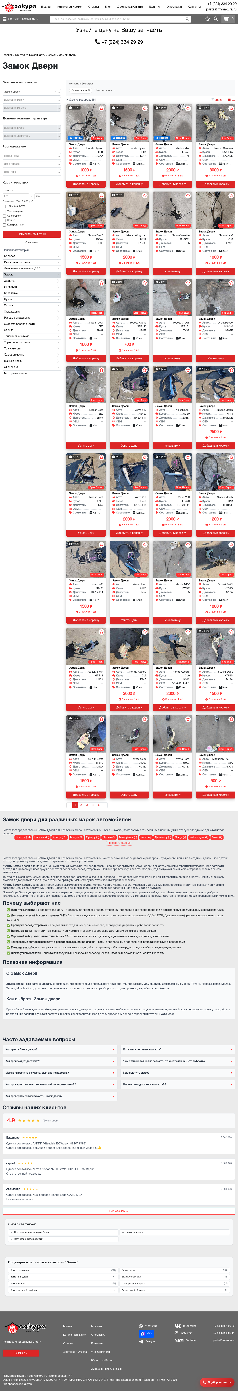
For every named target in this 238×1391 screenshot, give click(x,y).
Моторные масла (15, 373)
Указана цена (15, 211)
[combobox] (32, 92)
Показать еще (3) (119, 843)
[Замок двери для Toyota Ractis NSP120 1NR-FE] (129, 297)
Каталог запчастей (69, 7)
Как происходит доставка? (23, 1061)
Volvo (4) (146, 837)
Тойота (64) (23, 837)
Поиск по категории (16, 250)
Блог (108, 7)
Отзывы (93, 7)
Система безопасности (19, 324)
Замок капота (63, 1284)
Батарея (9, 256)
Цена (218, 100)
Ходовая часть (14, 355)
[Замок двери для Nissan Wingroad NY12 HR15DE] (129, 210)
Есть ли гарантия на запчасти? (142, 1049)
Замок (8, 275)
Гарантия (154, 7)
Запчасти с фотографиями (28, 1239)
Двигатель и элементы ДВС (22, 268)
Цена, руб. (9, 190)
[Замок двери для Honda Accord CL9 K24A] (129, 646)
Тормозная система (17, 342)
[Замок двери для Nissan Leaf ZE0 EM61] (215, 210)
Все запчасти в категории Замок (31, 1232)
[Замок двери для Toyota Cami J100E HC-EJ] (129, 734)
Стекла (8, 330)
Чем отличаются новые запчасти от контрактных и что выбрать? (164, 1061)
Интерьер (10, 287)
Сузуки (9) (109, 837)
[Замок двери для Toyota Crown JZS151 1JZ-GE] (172, 297)
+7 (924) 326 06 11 (224, 1333)
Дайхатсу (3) (163, 837)
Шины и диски (13, 361)
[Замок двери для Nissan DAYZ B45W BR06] (86, 210)
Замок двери (175, 1270)
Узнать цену (173, 271)
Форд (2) (180, 837)
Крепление (11, 293)
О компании (174, 7)
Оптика (8, 305)
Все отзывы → (119, 1211)
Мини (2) (217, 837)
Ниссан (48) (41, 837)
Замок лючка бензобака (63, 1290)
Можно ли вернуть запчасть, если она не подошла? (37, 1073)
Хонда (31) (59, 837)
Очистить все (104, 90)
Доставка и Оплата (130, 7)
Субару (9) (92, 837)
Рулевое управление (17, 318)
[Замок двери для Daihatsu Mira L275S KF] (172, 123)
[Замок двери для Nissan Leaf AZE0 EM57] (86, 384)
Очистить (31, 242)
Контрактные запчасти (23, 19)
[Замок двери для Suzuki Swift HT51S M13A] (215, 559)
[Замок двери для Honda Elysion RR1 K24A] (86, 123)
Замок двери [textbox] (30, 91)
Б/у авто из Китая (102, 1360)
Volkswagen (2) (199, 837)
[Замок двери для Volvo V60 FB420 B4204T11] (129, 384)
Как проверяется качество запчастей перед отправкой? (41, 1084)
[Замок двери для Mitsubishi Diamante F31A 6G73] (215, 734)
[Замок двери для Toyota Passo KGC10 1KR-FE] (215, 297)
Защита (9, 281)
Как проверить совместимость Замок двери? (34, 1096)
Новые (11, 220)
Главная (46, 7)
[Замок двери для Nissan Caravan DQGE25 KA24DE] (215, 123)
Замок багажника (175, 1277)
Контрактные (15, 225)
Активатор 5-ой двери (175, 1290)
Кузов (8, 299)
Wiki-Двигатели (100, 1352)
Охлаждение (12, 312)
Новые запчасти (134, 1232)
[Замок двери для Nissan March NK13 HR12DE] (215, 384)
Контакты (194, 7)
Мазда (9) (76, 837)
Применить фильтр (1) (32, 234)
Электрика (11, 367)
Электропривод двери (175, 1284)
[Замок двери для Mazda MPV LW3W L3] (172, 559)
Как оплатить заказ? (136, 1073)
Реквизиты (21, 1353)
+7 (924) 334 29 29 (222, 4)
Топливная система (16, 336)
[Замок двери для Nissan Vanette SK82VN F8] (172, 210)
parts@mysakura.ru (221, 9)
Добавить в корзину (86, 184)
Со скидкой (14, 216)
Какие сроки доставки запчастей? (144, 1084)
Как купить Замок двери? (21, 1049)
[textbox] (30, 100)
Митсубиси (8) (128, 837)
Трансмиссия (12, 349)
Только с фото (16, 206)
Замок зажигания (63, 1270)
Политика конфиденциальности (22, 1342)
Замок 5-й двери (63, 1277)
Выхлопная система (17, 262)
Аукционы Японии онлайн (106, 1369)
